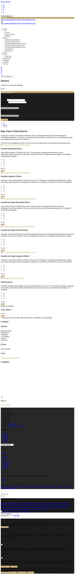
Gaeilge (55, 503)
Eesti (41, 503)
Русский (4, 509)
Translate (16, 515)
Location (6, 62)
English (5, 436)
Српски (21, 509)
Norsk (13, 507)
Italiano (5, 441)
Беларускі (35, 505)
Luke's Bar (8, 56)
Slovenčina (40, 509)
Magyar (50, 505)
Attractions (6, 58)
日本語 (42, 507)
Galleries (8, 36)
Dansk (31, 503)
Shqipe (26, 509)
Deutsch (5, 434)
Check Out (4, 102)
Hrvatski (56, 505)
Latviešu (66, 503)
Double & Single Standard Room (15, 43)
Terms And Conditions (9, 488)
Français (5, 439)
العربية (45, 503)
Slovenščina (33, 509)
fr (3, 11)
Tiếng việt (64, 507)
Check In (4, 100)
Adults (3, 104)
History (7, 32)
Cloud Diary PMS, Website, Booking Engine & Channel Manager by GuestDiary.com (29, 486)
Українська (35, 507)
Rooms (5, 38)
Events (5, 52)
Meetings (6, 60)
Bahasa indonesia (65, 505)
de (3, 5)
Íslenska (8, 507)
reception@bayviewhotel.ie (10, 358)
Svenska (15, 509)
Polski (59, 507)
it (3, 12)
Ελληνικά (36, 503)
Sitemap (60, 486)
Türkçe (26, 507)
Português (53, 507)
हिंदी (46, 505)
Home (5, 28)
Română (9, 509)
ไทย (30, 507)
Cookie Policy (69, 486)
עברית (3, 507)
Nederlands (19, 507)
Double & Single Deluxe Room (15, 45)
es (3, 9)
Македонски (5, 505)
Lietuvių (60, 503)
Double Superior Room (12, 41)
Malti (22, 505)
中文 (46, 509)
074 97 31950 (5, 2)
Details (3, 171)
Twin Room (8, 51)
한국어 (47, 507)
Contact (5, 64)
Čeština (42, 505)
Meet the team (10, 34)
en (3, 7)
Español (5, 437)
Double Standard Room (12, 40)
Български (28, 505)
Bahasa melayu (15, 505)
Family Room (9, 49)
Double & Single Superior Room (15, 47)
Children (3, 112)
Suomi (50, 503)
